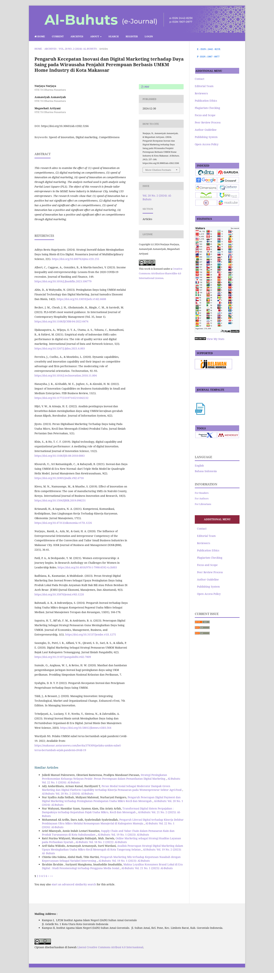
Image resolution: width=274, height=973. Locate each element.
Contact (199, 79)
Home (41, 36)
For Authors (202, 498)
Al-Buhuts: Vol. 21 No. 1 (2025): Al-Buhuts (147, 868)
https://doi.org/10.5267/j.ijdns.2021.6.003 (59, 348)
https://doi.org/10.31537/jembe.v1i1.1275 (90, 634)
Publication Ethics (206, 100)
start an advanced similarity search (74, 884)
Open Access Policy (206, 144)
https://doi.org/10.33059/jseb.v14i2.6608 (81, 299)
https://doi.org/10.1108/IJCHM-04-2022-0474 (61, 321)
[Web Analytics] (200, 339)
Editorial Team (204, 86)
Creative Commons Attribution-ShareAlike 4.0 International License (160, 273)
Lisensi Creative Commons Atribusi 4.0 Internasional (110, 947)
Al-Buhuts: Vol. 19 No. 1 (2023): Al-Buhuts (123, 834)
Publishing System (206, 137)
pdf (146, 86)
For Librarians (203, 504)
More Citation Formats (158, 170)
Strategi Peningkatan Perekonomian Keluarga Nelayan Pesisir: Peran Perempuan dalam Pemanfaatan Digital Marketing (104, 776)
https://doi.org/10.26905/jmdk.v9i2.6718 (59, 478)
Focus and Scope (205, 115)
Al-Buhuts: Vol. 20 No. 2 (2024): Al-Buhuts (67, 793)
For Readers (202, 493)
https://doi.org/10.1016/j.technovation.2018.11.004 (65, 375)
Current (58, 36)
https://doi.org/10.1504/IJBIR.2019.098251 (60, 500)
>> (51, 876)
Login (149, 36)
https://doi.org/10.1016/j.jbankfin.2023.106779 (63, 281)
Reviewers (201, 93)
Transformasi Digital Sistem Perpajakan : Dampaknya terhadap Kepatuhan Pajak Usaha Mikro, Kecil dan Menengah (108, 810)
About (95, 36)
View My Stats (215, 339)
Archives (76, 36)
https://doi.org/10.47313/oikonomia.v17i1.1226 (63, 523)
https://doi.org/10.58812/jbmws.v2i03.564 (85, 727)
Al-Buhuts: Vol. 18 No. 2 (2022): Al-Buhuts (101, 842)
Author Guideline (206, 129)
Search (113, 36)
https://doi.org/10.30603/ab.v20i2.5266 (65, 126)
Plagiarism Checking (207, 108)
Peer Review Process (208, 122)
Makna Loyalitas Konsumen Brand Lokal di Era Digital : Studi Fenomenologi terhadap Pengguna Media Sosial (112, 866)
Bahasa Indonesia (206, 471)
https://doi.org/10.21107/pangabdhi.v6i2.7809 (62, 657)
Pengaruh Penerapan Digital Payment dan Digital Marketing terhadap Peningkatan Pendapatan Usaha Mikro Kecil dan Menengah (111, 799)
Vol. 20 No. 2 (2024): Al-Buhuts (78, 48)
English (199, 465)
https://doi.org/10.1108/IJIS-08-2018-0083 (59, 455)
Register (132, 36)
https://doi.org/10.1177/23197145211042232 (61, 398)
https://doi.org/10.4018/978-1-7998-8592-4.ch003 (87, 567)
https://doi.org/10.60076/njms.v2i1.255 (75, 259)
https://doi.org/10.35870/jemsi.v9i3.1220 (59, 594)
